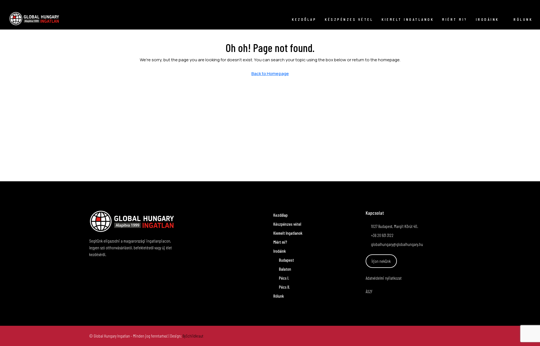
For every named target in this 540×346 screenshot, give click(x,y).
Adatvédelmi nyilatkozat (384, 278)
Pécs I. (284, 278)
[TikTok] (446, 335)
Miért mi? (454, 19)
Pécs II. (284, 287)
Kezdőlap (304, 19)
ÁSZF (369, 291)
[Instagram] (435, 335)
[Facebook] (425, 335)
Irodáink (487, 19)
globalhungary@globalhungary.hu (397, 244)
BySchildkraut (193, 335)
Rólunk (523, 19)
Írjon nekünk (381, 261)
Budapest (286, 260)
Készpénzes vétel (349, 19)
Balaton (285, 269)
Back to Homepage (270, 73)
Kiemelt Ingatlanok (408, 19)
